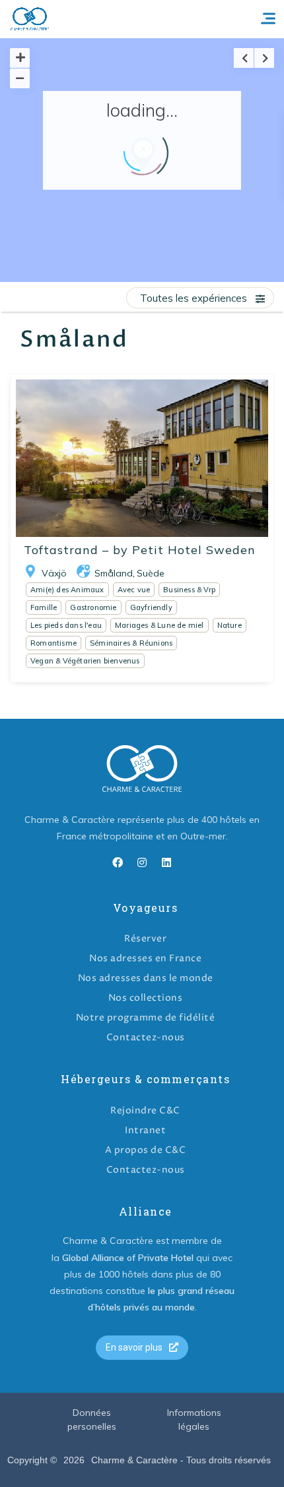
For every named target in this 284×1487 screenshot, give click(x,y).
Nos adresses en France (145, 958)
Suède (150, 573)
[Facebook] (117, 862)
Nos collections (145, 998)
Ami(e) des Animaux (67, 589)
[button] (142, 1347)
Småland (113, 573)
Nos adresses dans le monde (145, 978)
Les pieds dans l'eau (66, 625)
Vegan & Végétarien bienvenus (85, 660)
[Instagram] (142, 862)
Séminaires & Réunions (131, 643)
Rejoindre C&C (145, 1110)
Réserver (145, 938)
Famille (43, 607)
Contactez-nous (145, 1037)
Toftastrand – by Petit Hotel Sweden (140, 549)
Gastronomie (93, 607)
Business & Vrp (189, 589)
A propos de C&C (145, 1150)
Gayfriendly (151, 607)
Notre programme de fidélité (145, 1017)
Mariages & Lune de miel (159, 625)
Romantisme (53, 643)
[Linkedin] (166, 862)
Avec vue (134, 589)
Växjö (54, 573)
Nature (229, 625)
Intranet (145, 1130)
